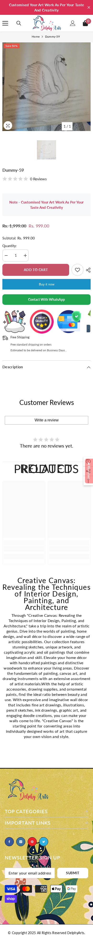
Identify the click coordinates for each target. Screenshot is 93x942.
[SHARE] (87, 270)
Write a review (47, 420)
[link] (24, 548)
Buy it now (46, 284)
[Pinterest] (32, 841)
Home (36, 36)
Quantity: (9, 246)
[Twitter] (43, 841)
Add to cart (36, 270)
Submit (72, 873)
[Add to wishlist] (77, 270)
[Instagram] (20, 841)
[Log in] (72, 23)
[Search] (19, 23)
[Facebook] (9, 841)
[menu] (5, 23)
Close (89, 7)
